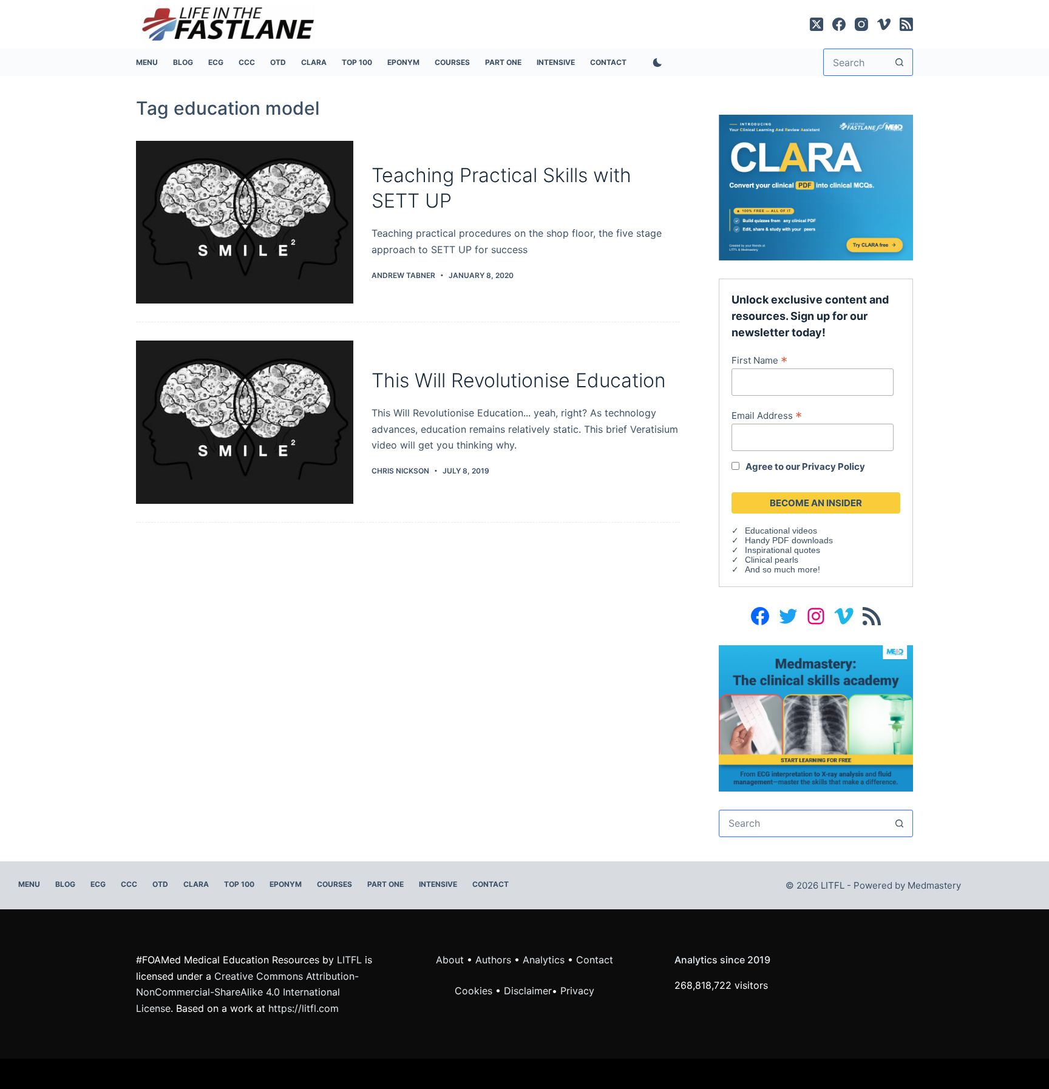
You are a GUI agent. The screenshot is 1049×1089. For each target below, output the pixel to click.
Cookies (475, 991)
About (450, 960)
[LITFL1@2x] (816, 717)
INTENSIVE (556, 62)
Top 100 (357, 62)
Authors (493, 960)
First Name (759, 360)
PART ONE (503, 62)
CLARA (314, 62)
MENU (147, 62)
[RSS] (906, 24)
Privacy (577, 991)
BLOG (183, 62)
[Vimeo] (884, 24)
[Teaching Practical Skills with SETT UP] (244, 222)
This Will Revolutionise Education (519, 380)
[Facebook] (839, 24)
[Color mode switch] (655, 62)
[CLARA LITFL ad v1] (816, 186)
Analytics (544, 960)
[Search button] (899, 62)
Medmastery (934, 885)
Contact (608, 62)
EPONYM (403, 62)
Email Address (767, 415)
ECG (215, 62)
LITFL (349, 960)
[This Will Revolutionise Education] (244, 422)
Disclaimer (528, 991)
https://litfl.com (303, 1008)
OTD (278, 62)
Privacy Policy (833, 466)
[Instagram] (861, 24)
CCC (247, 62)
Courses (452, 62)
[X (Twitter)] (816, 24)
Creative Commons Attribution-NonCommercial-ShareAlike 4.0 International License (247, 992)
